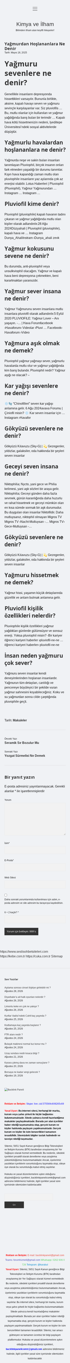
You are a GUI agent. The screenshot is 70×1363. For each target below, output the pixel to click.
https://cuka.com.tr (38, 956)
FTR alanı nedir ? (13, 1034)
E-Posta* (9, 860)
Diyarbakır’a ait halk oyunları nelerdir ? (24, 997)
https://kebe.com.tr (12, 956)
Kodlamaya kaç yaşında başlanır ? (22, 1025)
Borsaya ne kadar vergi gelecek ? (22, 1072)
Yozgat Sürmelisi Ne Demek (24, 755)
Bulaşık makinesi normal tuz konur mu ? (25, 1044)
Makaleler (20, 720)
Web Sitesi (10, 877)
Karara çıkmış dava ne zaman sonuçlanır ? (26, 1062)
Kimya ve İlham (35, 24)
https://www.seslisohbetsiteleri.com (24, 951)
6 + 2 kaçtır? (11, 912)
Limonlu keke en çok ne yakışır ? (21, 1006)
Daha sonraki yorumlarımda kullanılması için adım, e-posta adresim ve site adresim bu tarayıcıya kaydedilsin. (33, 901)
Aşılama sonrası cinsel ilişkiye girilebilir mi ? (27, 987)
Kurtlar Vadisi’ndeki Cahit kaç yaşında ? (25, 1015)
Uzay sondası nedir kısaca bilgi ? (21, 1053)
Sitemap (57, 956)
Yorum (7, 800)
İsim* (7, 843)
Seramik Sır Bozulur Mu (21, 742)
